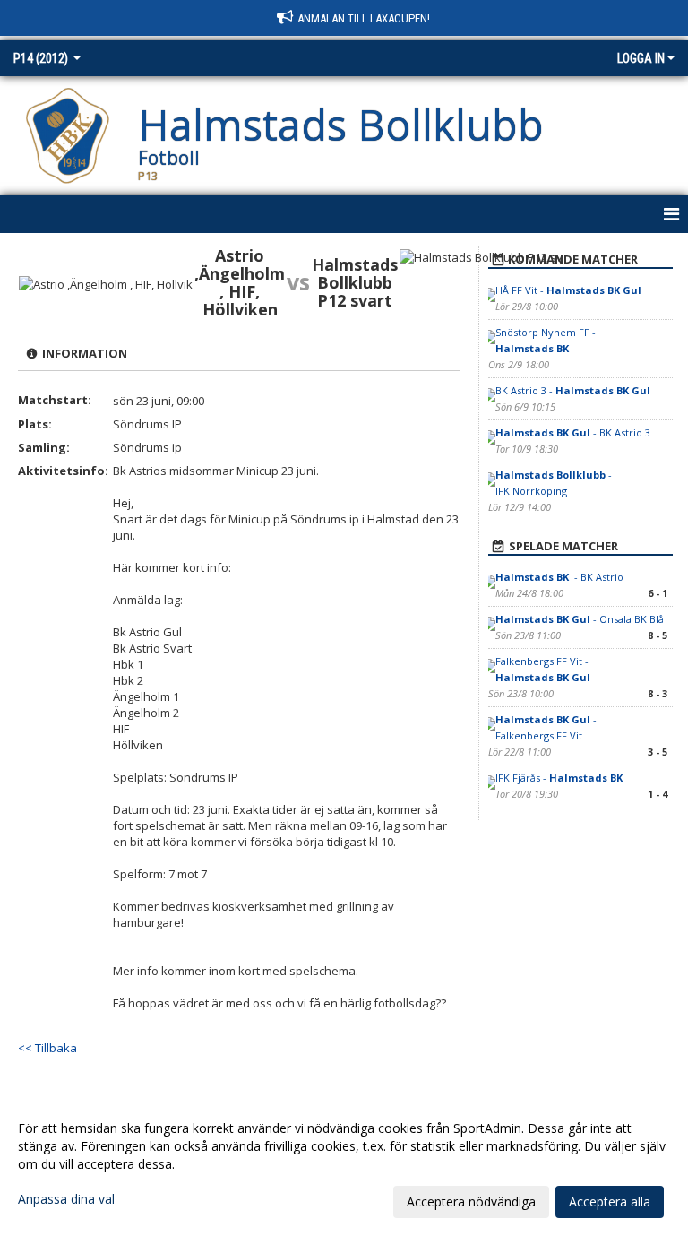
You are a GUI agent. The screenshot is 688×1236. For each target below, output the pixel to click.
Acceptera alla (609, 1201)
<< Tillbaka (47, 1048)
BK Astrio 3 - (572, 390)
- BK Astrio (559, 576)
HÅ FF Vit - (568, 290)
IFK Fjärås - (560, 777)
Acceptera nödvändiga (471, 1201)
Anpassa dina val (66, 1199)
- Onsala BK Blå (579, 619)
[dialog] (344, 1164)
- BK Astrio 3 (572, 432)
